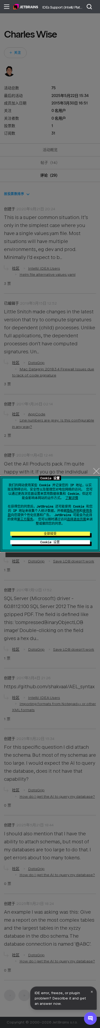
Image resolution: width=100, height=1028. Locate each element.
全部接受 (50, 534)
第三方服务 (25, 519)
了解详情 (71, 498)
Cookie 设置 (50, 542)
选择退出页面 (76, 519)
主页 (25, 6)
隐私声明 (73, 511)
